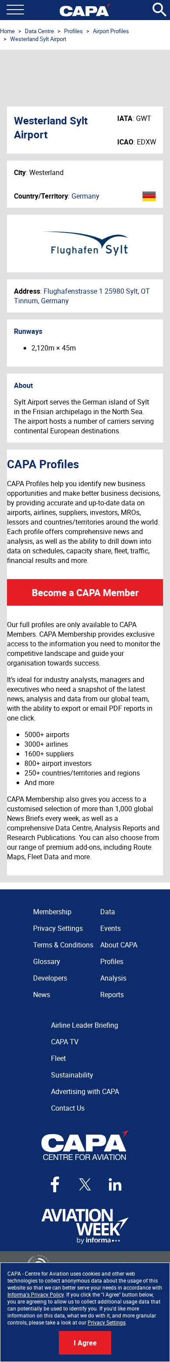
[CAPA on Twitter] (85, 1184)
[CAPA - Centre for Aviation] (85, 10)
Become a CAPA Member (85, 592)
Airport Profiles (111, 31)
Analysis (113, 978)
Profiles (73, 31)
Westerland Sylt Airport (38, 39)
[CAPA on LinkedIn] (115, 1184)
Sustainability (72, 1075)
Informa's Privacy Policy (35, 1294)
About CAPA (118, 945)
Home (7, 31)
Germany (85, 196)
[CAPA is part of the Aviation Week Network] (85, 1226)
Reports (112, 994)
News (41, 994)
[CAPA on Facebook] (54, 1184)
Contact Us (68, 1108)
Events (110, 928)
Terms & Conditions (63, 945)
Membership (52, 911)
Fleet (58, 1058)
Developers (50, 978)
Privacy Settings (107, 1322)
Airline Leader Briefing (84, 1025)
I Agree (85, 1343)
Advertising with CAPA (85, 1091)
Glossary (46, 961)
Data (107, 911)
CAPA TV (64, 1041)
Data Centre (39, 31)
